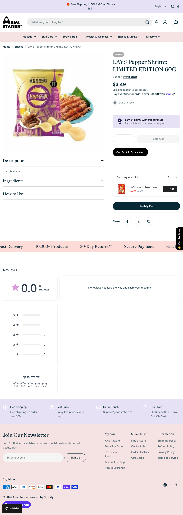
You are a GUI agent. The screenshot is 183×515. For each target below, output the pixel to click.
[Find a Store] (156, 22)
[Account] (165, 22)
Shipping (117, 89)
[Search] (147, 22)
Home (6, 46)
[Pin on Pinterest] (149, 221)
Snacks (19, 46)
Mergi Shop (130, 76)
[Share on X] (138, 221)
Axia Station (20, 497)
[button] (30, 315)
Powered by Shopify (41, 497)
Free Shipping (18, 407)
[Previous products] (168, 177)
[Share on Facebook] (127, 221)
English (158, 6)
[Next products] (176, 177)
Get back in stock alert (130, 152)
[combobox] (89, 22)
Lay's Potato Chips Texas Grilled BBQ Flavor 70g (145, 187)
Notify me (146, 206)
